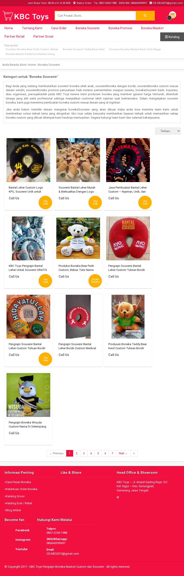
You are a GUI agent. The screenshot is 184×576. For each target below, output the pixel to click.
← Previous (57, 453)
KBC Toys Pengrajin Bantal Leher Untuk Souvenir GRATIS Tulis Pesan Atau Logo (28, 270)
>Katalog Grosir (14, 496)
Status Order (84, 3)
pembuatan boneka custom (62, 102)
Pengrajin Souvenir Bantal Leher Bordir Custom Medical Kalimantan (77, 348)
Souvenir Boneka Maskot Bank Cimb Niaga (135, 49)
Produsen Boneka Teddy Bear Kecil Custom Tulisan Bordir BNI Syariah (127, 348)
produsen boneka (100, 94)
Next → (123, 453)
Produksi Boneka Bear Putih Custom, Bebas (32, 49)
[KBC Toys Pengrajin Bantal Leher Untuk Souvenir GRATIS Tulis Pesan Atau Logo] (28, 239)
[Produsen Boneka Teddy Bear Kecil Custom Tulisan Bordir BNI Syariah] (128, 318)
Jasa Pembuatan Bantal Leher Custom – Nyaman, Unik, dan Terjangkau (127, 191)
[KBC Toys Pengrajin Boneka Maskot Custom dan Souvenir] (25, 20)
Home (8, 28)
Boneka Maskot (152, 28)
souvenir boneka (68, 86)
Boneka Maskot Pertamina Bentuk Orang (30, 54)
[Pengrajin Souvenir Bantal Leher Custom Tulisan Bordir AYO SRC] (128, 239)
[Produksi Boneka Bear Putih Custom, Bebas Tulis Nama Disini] (78, 239)
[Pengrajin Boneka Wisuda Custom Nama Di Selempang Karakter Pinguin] (28, 396)
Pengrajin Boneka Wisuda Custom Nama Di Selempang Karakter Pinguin (27, 426)
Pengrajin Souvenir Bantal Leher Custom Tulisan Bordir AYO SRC (126, 270)
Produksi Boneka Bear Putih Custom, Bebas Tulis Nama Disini (76, 270)
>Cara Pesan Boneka (17, 482)
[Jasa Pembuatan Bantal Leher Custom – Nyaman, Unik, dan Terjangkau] (128, 161)
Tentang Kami (32, 28)
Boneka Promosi (120, 28)
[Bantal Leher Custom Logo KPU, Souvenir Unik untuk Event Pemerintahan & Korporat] (28, 161)
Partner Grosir (43, 36)
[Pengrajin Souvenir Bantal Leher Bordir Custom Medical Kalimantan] (78, 318)
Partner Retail (14, 36)
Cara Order (59, 28)
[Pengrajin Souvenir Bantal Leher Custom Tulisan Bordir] (28, 318)
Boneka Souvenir (88, 28)
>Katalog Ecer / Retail (18, 503)
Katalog (174, 37)
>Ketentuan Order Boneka (20, 489)
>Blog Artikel (12, 510)
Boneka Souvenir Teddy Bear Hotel (84, 49)
